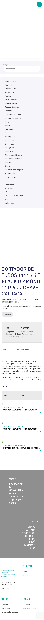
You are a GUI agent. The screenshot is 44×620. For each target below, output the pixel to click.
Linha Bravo (21, 446)
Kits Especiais (18, 336)
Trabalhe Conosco (30, 608)
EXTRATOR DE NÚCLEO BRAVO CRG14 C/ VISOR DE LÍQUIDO (22, 448)
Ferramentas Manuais (10, 407)
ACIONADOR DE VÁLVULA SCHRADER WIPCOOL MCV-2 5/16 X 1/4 (22, 410)
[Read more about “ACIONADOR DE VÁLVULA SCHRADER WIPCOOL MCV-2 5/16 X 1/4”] (39, 414)
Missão (26, 575)
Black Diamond (27, 331)
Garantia (26, 604)
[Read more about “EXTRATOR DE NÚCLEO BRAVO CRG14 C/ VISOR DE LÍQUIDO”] (39, 452)
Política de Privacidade (9, 612)
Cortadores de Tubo (13, 334)
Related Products (23, 349)
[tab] (8, 349)
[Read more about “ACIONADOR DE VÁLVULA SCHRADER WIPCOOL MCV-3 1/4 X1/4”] (39, 433)
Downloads (5, 608)
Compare (7, 314)
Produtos (4, 604)
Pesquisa (6, 65)
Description (7, 349)
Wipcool (20, 407)
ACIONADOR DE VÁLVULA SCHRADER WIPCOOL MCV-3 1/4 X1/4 (22, 429)
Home (25, 572)
